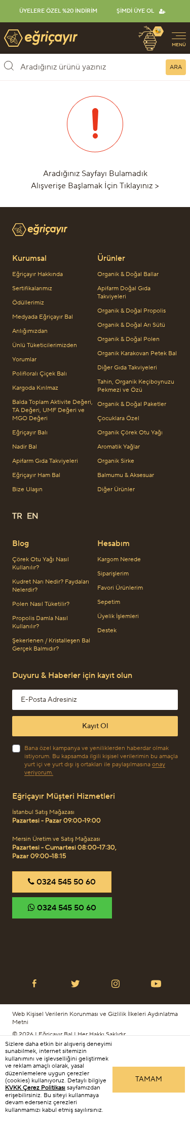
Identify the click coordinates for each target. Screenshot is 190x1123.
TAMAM (148, 1079)
